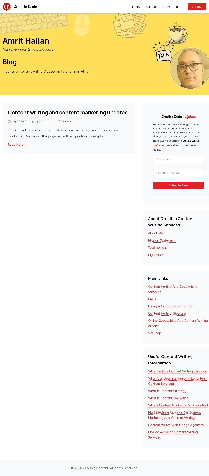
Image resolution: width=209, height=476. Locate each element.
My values (155, 255)
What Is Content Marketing (168, 398)
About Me (155, 233)
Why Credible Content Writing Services (177, 371)
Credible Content (26, 6)
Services (151, 7)
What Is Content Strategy (167, 391)
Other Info (67, 121)
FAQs (152, 299)
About (166, 7)
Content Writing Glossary (167, 313)
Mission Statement (162, 240)
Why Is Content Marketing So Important (178, 405)
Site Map (154, 333)
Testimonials (157, 248)
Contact (197, 7)
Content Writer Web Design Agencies (176, 425)
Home (136, 7)
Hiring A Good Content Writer (170, 306)
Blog (179, 7)
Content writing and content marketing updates (68, 112)
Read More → (17, 144)
